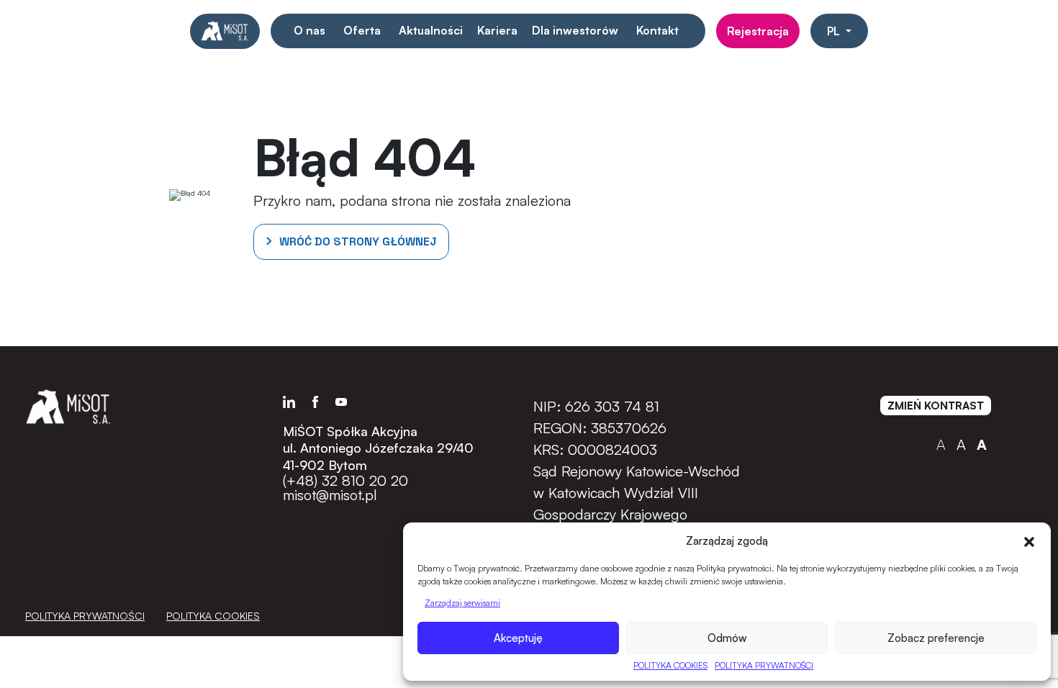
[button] (1029, 540)
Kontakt (657, 30)
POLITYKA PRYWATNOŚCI (764, 665)
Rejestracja (758, 31)
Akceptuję (518, 638)
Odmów (727, 638)
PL (835, 31)
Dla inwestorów (575, 30)
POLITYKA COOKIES (670, 665)
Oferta (362, 30)
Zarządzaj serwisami (462, 602)
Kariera (497, 30)
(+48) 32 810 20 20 (345, 481)
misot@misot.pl (330, 495)
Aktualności (431, 30)
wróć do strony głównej (358, 241)
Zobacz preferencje (936, 638)
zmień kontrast (935, 405)
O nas (309, 30)
